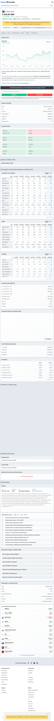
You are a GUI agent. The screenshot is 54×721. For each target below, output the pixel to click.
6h (13, 514)
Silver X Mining (8, 612)
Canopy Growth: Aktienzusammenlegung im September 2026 (19, 525)
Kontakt (3, 690)
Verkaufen (40, 95)
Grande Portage (8, 651)
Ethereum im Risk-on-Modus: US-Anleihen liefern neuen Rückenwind (20, 542)
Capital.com (31, 695)
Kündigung (4, 692)
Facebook (30, 677)
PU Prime (30, 704)
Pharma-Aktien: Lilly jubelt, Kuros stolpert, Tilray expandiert (18, 530)
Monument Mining (9, 642)
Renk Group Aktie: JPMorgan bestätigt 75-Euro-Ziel (16, 537)
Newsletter (4, 684)
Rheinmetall (7, 617)
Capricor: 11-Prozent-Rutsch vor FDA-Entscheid (16, 532)
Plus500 (30, 701)
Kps (6, 634)
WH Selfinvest (31, 710)
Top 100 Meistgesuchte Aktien (27, 655)
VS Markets (31, 708)
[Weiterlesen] (51, 518)
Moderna (7, 608)
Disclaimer (4, 675)
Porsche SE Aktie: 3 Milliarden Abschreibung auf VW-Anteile (18, 545)
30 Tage (25, 514)
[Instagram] (37, 663)
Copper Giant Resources (10, 629)
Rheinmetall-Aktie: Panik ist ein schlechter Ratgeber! (17, 517)
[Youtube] (34, 663)
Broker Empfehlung (33, 690)
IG (28, 699)
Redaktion (30, 670)
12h (15, 514)
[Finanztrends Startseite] (8, 3)
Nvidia (6, 638)
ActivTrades (31, 692)
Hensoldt (7, 625)
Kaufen (15, 95)
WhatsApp (30, 682)
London (25, 16)
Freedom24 (31, 697)
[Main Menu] (52, 2)
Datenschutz (4, 677)
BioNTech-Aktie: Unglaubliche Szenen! (14, 522)
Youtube (30, 673)
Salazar (6, 621)
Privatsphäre (4, 680)
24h (18, 514)
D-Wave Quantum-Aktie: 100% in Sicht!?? (14, 520)
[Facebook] (28, 663)
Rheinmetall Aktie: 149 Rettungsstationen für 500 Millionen (18, 527)
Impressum (4, 670)
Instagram (30, 680)
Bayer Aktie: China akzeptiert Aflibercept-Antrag (16, 540)
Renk (6, 647)
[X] (31, 663)
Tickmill (30, 706)
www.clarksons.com (37, 491)
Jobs (2, 682)
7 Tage (21, 514)
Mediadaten (4, 673)
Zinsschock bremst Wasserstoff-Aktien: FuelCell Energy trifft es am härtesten (22, 535)
